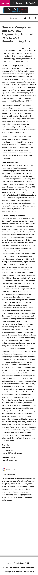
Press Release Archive (22, 563)
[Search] (25, 18)
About (10, 563)
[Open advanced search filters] (29, 18)
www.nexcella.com (8, 211)
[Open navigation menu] (3, 18)
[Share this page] (35, 18)
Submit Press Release (11, 567)
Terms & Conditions (28, 567)
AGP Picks (5, 3)
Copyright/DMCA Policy (13, 572)
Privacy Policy (29, 572)
